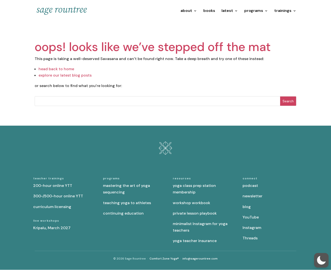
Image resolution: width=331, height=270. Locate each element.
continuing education (123, 213)
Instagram (252, 227)
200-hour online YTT (52, 185)
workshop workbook (191, 202)
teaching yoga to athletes (127, 202)
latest (227, 11)
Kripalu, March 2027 (52, 227)
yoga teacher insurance (195, 240)
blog (247, 206)
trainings (283, 11)
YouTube (251, 217)
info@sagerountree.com (200, 259)
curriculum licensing (52, 206)
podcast (250, 185)
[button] (321, 260)
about (186, 11)
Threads (250, 238)
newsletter (252, 196)
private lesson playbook (195, 213)
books (209, 11)
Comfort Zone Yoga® (164, 259)
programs (253, 11)
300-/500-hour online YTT (58, 196)
